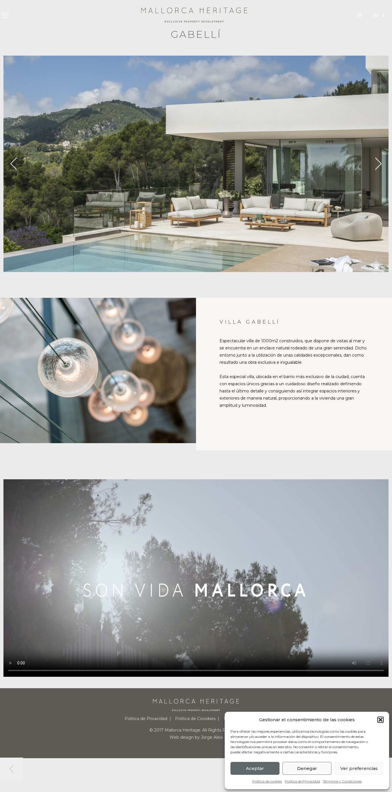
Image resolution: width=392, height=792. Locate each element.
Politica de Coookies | (197, 718)
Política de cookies (267, 781)
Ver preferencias (359, 768)
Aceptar (255, 768)
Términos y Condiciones (342, 781)
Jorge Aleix (212, 737)
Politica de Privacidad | (148, 718)
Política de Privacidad (302, 781)
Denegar (307, 768)
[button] (380, 720)
